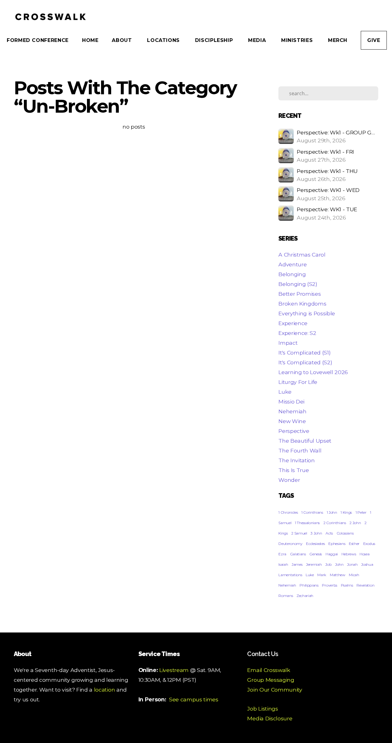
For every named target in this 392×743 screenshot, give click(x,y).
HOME (90, 40)
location (104, 689)
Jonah (352, 564)
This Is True (293, 470)
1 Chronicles (288, 512)
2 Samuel (299, 533)
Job (328, 564)
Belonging (292, 274)
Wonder (289, 480)
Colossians (345, 533)
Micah (354, 574)
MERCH (337, 40)
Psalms (347, 585)
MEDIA (258, 40)
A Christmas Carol (302, 254)
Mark (321, 574)
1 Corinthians (312, 512)
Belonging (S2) (297, 284)
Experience (292, 323)
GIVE (373, 40)
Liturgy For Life (297, 382)
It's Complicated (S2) (305, 362)
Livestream (174, 670)
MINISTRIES (298, 40)
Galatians (298, 554)
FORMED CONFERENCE (38, 40)
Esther (354, 543)
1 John (332, 512)
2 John (355, 522)
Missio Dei (291, 401)
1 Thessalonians (307, 522)
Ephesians (336, 543)
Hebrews (348, 554)
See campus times (193, 699)
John (339, 564)
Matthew (337, 574)
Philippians (309, 585)
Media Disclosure (269, 718)
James (297, 564)
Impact (287, 343)
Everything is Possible (306, 313)
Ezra (282, 554)
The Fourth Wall (299, 450)
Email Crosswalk (268, 670)
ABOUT (123, 40)
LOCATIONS (164, 40)
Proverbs (329, 585)
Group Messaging (270, 680)
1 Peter (361, 512)
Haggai (332, 554)
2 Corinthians (334, 522)
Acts (329, 533)
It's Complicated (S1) (304, 352)
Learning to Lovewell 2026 (313, 372)
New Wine (292, 421)
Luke (285, 391)
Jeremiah (314, 564)
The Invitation (296, 460)
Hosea (364, 554)
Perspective (293, 431)
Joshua (367, 564)
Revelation (365, 585)
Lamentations (290, 574)
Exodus (369, 543)
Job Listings (262, 708)
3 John (316, 533)
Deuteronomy (290, 543)
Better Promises (299, 294)
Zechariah (304, 595)
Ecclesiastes (315, 543)
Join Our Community (274, 689)
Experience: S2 (297, 333)
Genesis (315, 554)
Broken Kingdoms (302, 303)
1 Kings (346, 512)
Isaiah (283, 564)
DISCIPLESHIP (215, 40)
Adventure (292, 264)
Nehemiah (292, 411)
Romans (285, 595)
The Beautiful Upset (304, 440)
